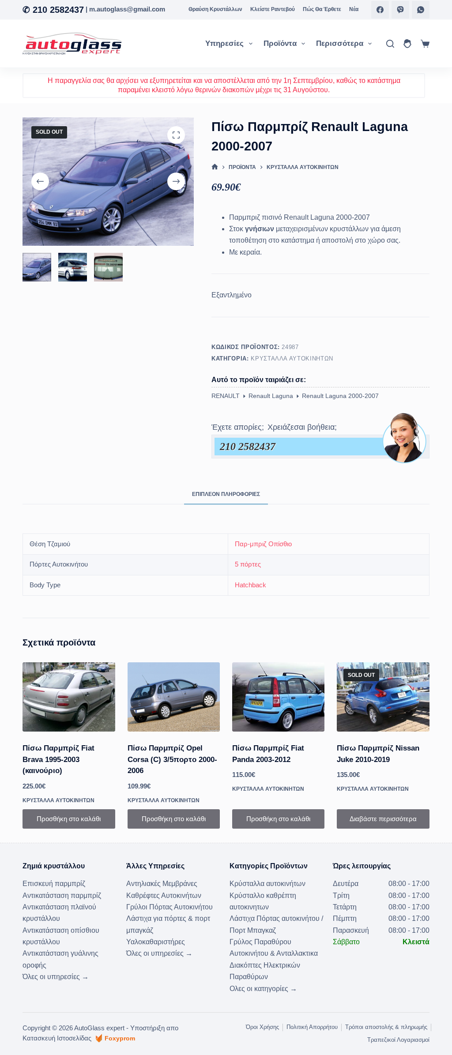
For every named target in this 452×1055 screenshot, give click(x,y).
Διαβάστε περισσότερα (383, 818)
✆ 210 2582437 (53, 10)
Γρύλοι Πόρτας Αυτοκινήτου (169, 907)
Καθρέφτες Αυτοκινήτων (163, 895)
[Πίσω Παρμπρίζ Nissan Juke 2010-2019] (383, 697)
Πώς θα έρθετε (322, 9)
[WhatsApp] (420, 10)
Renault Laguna (271, 395)
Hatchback (250, 585)
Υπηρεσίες (224, 43)
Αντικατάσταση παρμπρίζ (62, 895)
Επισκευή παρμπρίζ (54, 883)
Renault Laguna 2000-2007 (340, 395)
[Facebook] (380, 10)
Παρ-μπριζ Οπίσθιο (263, 544)
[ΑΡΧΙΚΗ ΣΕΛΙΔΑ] (214, 167)
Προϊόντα (280, 43)
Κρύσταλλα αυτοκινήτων (292, 358)
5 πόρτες (248, 564)
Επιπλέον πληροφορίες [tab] (226, 494)
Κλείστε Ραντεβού (272, 9)
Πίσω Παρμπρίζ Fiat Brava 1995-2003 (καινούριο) (58, 759)
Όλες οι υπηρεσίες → (56, 976)
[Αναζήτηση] (390, 44)
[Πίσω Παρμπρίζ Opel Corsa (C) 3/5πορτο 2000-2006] (174, 697)
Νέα (353, 9)
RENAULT (225, 395)
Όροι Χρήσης (262, 1027)
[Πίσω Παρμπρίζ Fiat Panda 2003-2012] (278, 697)
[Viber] (400, 10)
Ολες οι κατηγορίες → (263, 988)
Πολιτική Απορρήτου (312, 1027)
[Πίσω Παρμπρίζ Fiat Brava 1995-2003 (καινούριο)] (69, 697)
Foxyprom (120, 1038)
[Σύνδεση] (407, 43)
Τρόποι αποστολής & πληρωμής (386, 1027)
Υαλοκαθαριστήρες (155, 942)
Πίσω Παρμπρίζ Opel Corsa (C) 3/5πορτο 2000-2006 (172, 759)
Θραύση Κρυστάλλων (215, 9)
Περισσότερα (339, 43)
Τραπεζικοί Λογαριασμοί (398, 1039)
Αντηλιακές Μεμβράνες (161, 883)
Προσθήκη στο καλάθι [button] (69, 818)
